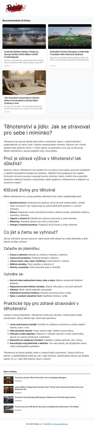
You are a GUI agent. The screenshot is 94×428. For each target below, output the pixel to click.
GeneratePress (61, 424)
